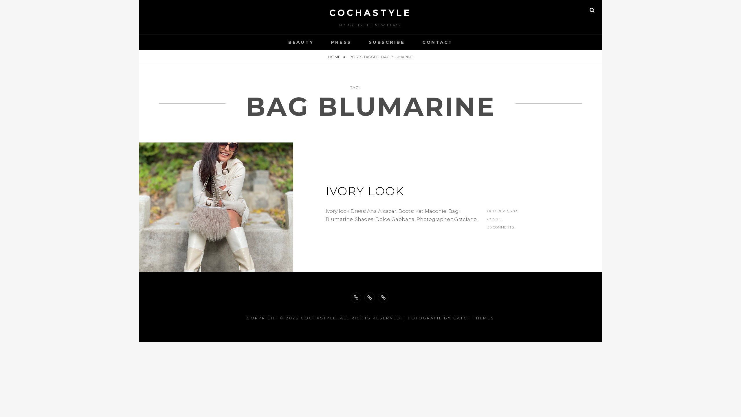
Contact (437, 42)
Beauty (301, 42)
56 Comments (500, 227)
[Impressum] (383, 297)
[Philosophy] (369, 297)
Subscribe (387, 42)
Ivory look (365, 191)
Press (341, 42)
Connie (494, 219)
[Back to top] (356, 297)
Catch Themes (473, 318)
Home (334, 56)
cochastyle (370, 13)
